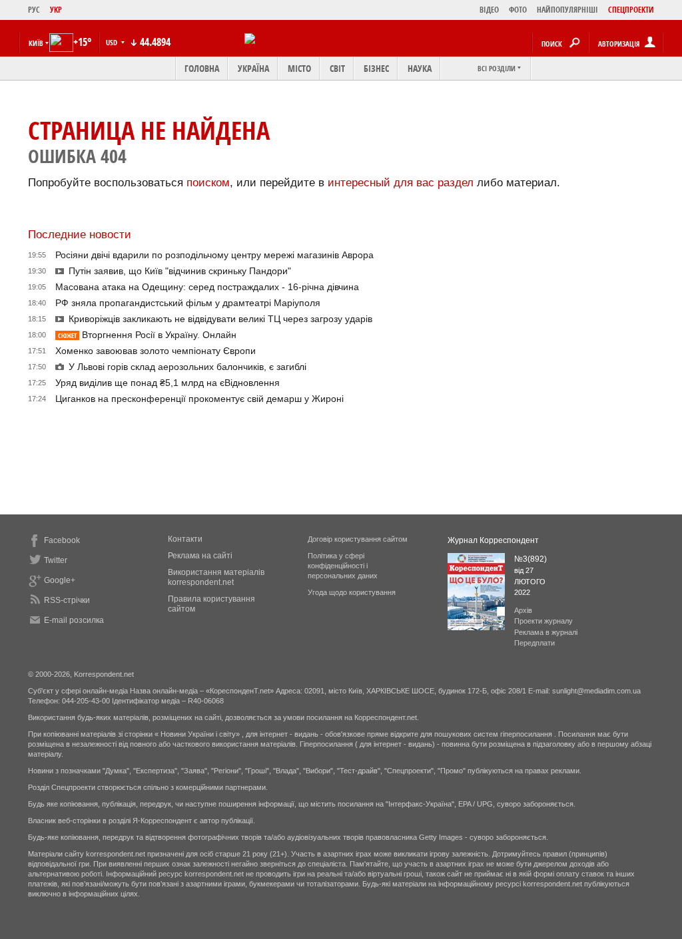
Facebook (62, 540)
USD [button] (112, 42)
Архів (523, 610)
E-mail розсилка (74, 620)
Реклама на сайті (200, 555)
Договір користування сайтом (358, 539)
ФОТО (518, 9)
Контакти (185, 539)
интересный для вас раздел (401, 182)
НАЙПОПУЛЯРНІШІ (567, 9)
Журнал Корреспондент (493, 540)
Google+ (59, 580)
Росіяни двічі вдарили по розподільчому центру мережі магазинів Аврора (214, 255)
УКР (56, 9)
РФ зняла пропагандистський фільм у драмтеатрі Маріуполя (187, 302)
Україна (253, 68)
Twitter (55, 560)
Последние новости (79, 234)
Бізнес (376, 68)
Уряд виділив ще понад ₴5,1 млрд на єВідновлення (167, 382)
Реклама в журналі (545, 632)
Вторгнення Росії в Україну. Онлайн (147, 334)
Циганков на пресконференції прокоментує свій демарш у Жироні (199, 398)
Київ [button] (36, 43)
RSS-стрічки (67, 600)
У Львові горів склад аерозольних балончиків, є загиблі (187, 366)
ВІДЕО (489, 9)
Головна (201, 68)
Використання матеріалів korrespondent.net (216, 577)
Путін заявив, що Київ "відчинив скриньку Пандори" (180, 271)
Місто (299, 68)
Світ (337, 68)
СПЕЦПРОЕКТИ (631, 9)
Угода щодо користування (352, 592)
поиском (208, 182)
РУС (34, 9)
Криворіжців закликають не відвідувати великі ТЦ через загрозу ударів (220, 318)
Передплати (534, 643)
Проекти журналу (543, 621)
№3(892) (530, 559)
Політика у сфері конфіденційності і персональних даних (343, 566)
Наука (420, 68)
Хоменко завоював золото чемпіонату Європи (155, 350)
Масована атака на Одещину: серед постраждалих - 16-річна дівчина (207, 287)
